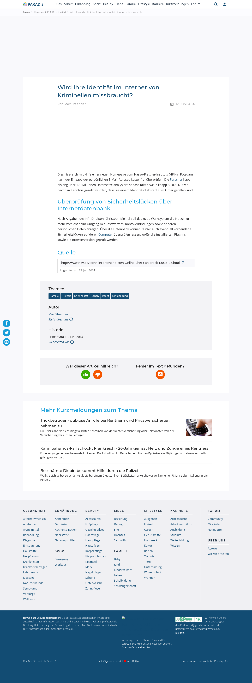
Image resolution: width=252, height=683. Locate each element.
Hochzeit (119, 535)
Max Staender (58, 314)
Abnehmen (62, 519)
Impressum (189, 661)
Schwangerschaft (125, 586)
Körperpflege (93, 551)
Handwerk (150, 540)
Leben (95, 296)
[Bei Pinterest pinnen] (6, 342)
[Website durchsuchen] (216, 4)
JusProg (179, 632)
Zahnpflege (92, 588)
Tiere (147, 562)
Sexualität (120, 540)
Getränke (61, 524)
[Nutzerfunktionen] (224, 4)
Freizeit (66, 296)
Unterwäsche (94, 583)
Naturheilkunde (33, 583)
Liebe (119, 4)
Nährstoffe (62, 535)
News (26, 12)
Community (215, 519)
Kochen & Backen (66, 530)
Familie (131, 4)
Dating (118, 524)
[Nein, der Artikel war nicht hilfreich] (97, 374)
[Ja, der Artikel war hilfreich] (85, 374)
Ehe (116, 530)
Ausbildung (177, 530)
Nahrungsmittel (65, 540)
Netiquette (215, 530)
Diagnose (29, 540)
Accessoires (93, 519)
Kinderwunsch (123, 570)
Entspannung (31, 545)
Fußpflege (91, 524)
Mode (89, 567)
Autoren (213, 548)
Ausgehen (150, 519)
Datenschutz (205, 661)
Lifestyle (144, 4)
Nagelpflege (93, 572)
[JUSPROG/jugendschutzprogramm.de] (188, 619)
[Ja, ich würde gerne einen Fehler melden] (160, 374)
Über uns (217, 540)
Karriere (158, 4)
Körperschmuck (95, 556)
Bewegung (61, 559)
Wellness (29, 599)
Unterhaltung (153, 567)
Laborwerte (30, 572)
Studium (175, 535)
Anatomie (29, 524)
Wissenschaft (152, 572)
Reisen (148, 551)
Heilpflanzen (31, 556)
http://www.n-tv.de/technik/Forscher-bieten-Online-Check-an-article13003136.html (120, 263)
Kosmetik (91, 562)
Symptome (30, 588)
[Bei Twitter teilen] (6, 332)
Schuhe (90, 578)
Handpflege (92, 540)
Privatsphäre (221, 661)
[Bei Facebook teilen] (6, 323)
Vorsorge (29, 594)
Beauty (108, 4)
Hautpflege (92, 545)
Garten (148, 530)
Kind (117, 565)
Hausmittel (30, 551)
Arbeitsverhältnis (181, 524)
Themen (39, 12)
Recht (105, 296)
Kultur (148, 545)
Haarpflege (92, 535)
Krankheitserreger (35, 567)
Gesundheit (64, 4)
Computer (105, 234)
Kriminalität (59, 12)
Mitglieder (214, 524)
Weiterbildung (179, 540)
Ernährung (83, 4)
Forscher (176, 179)
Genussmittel (152, 535)
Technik (149, 556)
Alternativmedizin (34, 519)
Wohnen (149, 578)
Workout (60, 565)
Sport (97, 4)
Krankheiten (31, 562)
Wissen (175, 545)
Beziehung (120, 519)
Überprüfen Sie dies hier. (136, 647)
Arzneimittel (31, 530)
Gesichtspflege (94, 530)
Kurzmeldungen (177, 4)
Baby (117, 559)
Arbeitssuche (178, 519)
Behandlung (31, 535)
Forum (195, 4)
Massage (28, 578)
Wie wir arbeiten (218, 554)
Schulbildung (120, 296)
